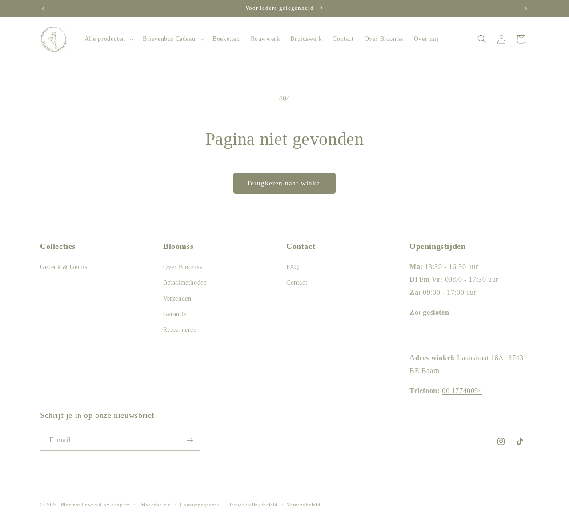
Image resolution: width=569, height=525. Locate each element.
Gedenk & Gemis (63, 267)
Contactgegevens (200, 504)
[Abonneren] (190, 440)
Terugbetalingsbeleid (253, 504)
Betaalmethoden (185, 282)
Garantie (175, 314)
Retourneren (180, 329)
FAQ (292, 267)
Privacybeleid (155, 504)
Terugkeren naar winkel (284, 183)
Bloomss (70, 504)
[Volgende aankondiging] (526, 8)
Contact (296, 282)
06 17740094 (462, 390)
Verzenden (177, 298)
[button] (108, 39)
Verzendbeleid (303, 504)
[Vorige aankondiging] (43, 8)
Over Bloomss (182, 267)
